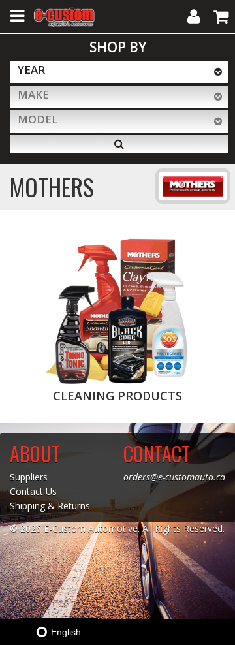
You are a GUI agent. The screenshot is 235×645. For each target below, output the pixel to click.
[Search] (119, 144)
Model (38, 119)
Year (31, 69)
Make (33, 94)
